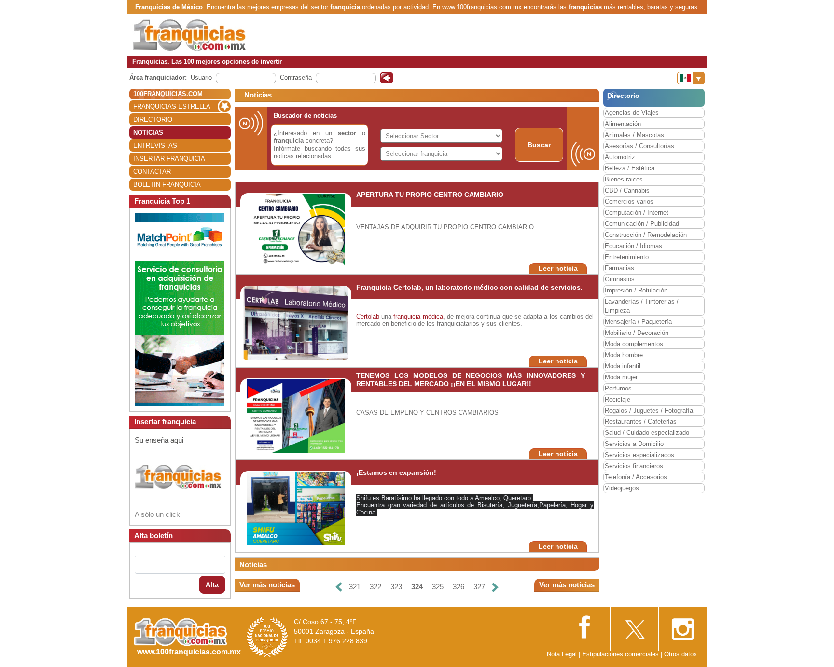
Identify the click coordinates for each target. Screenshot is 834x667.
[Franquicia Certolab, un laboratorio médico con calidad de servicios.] (295, 322)
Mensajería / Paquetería (638, 321)
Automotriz (620, 157)
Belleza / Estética (629, 168)
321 (355, 587)
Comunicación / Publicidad (642, 223)
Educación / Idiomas (633, 246)
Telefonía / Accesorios (636, 477)
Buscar (539, 145)
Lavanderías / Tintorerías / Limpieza (642, 306)
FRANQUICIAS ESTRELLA (171, 106)
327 (479, 587)
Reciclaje (617, 399)
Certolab (368, 316)
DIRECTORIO (152, 119)
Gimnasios (620, 279)
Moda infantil (622, 366)
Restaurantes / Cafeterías (641, 421)
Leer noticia (558, 268)
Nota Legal (562, 654)
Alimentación (623, 123)
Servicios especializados (639, 455)
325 (438, 587)
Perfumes (618, 388)
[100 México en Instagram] (682, 626)
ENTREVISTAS (155, 145)
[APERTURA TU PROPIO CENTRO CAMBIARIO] (296, 230)
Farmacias (619, 268)
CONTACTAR (152, 171)
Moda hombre (624, 355)
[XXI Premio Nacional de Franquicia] (267, 636)
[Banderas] (691, 78)
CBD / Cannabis (627, 190)
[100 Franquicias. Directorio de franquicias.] (189, 34)
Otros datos (680, 654)
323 (396, 587)
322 (375, 587)
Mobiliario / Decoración (636, 332)
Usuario (201, 77)
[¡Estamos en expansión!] (296, 508)
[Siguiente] (495, 587)
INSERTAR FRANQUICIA (169, 158)
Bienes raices (624, 179)
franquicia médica (418, 316)
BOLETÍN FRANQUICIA (167, 184)
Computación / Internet (636, 212)
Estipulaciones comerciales (621, 654)
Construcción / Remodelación (646, 234)
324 (417, 587)
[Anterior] (339, 587)
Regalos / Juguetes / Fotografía (649, 410)
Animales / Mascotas (634, 135)
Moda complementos (634, 343)
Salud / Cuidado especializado (647, 432)
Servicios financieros (634, 466)
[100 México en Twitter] (634, 626)
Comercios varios (629, 201)
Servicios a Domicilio (634, 443)
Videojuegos (622, 488)
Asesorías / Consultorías (639, 146)
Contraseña (296, 77)
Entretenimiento (627, 257)
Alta (212, 584)
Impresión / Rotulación (636, 290)
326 (458, 587)
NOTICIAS (148, 132)
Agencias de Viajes (632, 112)
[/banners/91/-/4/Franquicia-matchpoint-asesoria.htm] (179, 309)
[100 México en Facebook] (586, 625)
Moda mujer (621, 377)
